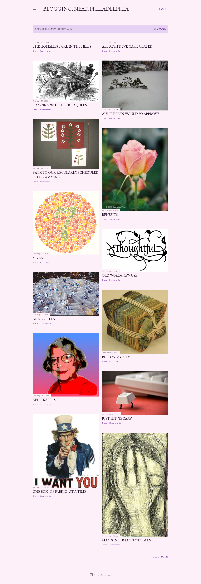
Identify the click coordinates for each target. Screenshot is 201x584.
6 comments (114, 51)
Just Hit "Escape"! (117, 418)
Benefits (110, 214)
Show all (159, 29)
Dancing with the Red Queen (60, 105)
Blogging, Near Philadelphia (86, 8)
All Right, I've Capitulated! (127, 46)
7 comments (114, 118)
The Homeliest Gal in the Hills (62, 46)
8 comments (45, 110)
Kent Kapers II (46, 399)
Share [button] (35, 51)
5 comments (45, 262)
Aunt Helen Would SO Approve (130, 113)
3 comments (45, 51)
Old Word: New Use (119, 275)
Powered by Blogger (103, 575)
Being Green (44, 319)
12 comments (45, 323)
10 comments (115, 423)
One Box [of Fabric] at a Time (59, 491)
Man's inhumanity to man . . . (129, 540)
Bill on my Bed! (116, 357)
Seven (38, 257)
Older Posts (160, 556)
